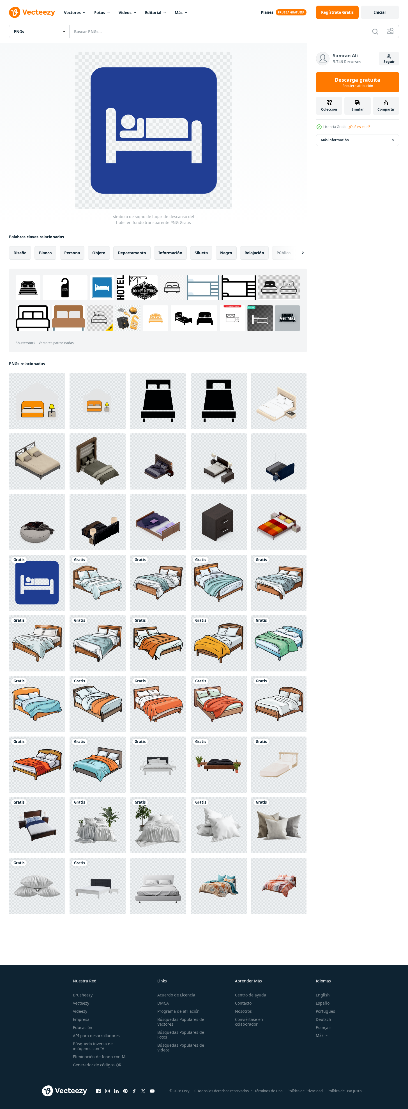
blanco (45, 252)
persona (72, 252)
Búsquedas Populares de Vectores (180, 1022)
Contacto (243, 1003)
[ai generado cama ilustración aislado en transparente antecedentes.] (98, 583)
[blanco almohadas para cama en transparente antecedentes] (219, 825)
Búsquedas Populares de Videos (180, 1047)
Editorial (153, 12)
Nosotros (243, 1011)
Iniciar (380, 12)
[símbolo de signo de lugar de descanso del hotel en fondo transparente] (37, 583)
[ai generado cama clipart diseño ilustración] (158, 643)
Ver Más (287, 318)
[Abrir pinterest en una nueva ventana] (125, 1091)
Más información (335, 140)
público (283, 252)
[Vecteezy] (32, 12)
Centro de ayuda (250, 995)
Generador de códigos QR (97, 1064)
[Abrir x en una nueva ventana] (143, 1091)
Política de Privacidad (305, 1090)
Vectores (72, 12)
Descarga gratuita (357, 82)
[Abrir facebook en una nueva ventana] (98, 1091)
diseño (20, 252)
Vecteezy (81, 1003)
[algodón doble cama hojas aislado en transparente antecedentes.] (219, 886)
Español (323, 1003)
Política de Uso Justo (345, 1090)
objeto (98, 252)
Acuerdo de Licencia (176, 995)
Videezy (80, 1011)
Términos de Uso (269, 1090)
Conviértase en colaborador (249, 1022)
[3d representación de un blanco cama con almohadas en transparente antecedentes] (98, 825)
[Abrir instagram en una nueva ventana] (107, 1091)
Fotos (99, 12)
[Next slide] (298, 253)
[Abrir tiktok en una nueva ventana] (134, 1091)
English (323, 995)
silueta (201, 252)
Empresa (81, 1019)
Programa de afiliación (178, 1011)
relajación (254, 252)
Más (179, 12)
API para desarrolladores (96, 1035)
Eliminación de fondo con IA (99, 1056)
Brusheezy (83, 995)
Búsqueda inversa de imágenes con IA (93, 1046)
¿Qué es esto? (359, 126)
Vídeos (125, 12)
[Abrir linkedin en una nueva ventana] (116, 1091)
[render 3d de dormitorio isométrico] (278, 401)
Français (323, 1027)
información (170, 252)
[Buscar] (375, 31)
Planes (267, 12)
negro (226, 252)
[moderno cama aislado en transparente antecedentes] (158, 886)
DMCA (163, 1003)
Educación (82, 1027)
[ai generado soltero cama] (278, 765)
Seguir (389, 61)
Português (325, 1011)
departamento (132, 252)
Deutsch (323, 1019)
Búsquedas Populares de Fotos (180, 1035)
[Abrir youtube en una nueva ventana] (152, 1091)
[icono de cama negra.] (158, 401)
